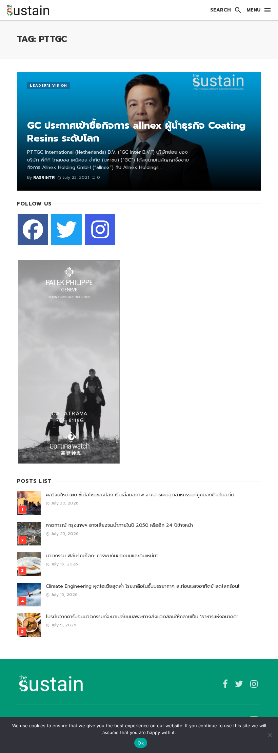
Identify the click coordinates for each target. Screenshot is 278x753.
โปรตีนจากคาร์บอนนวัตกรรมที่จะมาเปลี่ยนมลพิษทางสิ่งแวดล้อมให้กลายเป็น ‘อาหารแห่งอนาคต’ (142, 616)
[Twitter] (66, 229)
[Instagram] (100, 229)
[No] (269, 735)
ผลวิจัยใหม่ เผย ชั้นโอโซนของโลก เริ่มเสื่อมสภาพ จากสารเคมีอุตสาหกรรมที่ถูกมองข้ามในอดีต (140, 494)
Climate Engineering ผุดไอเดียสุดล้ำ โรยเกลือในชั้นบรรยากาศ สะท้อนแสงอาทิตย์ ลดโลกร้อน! (142, 586)
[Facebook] (33, 229)
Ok (141, 743)
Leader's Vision (48, 85)
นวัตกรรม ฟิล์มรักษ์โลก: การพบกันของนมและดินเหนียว (102, 555)
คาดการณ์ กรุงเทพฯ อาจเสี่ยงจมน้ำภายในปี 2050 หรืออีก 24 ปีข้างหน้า (119, 525)
